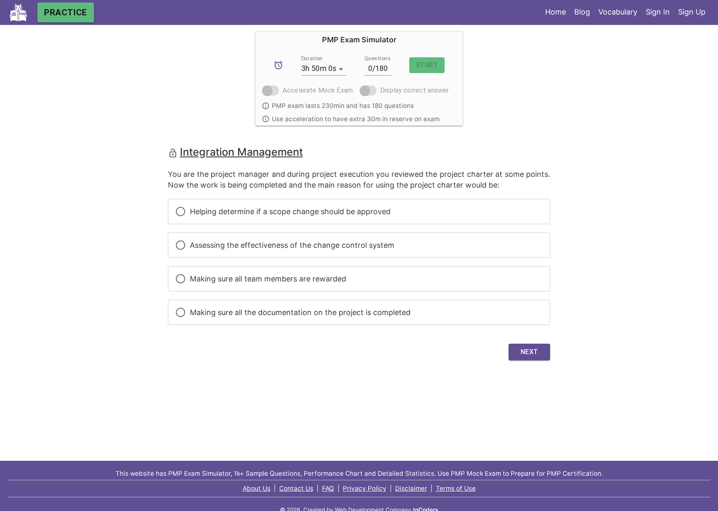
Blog (582, 11)
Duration (312, 58)
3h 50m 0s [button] (319, 68)
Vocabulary (617, 11)
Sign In (658, 11)
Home (555, 11)
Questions (377, 58)
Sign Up (692, 11)
